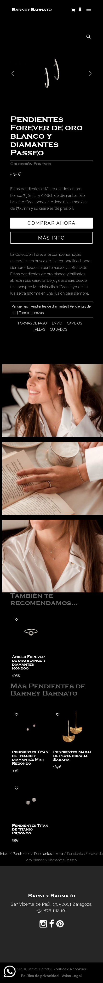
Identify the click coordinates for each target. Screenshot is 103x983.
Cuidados (58, 329)
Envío (57, 323)
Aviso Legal (72, 976)
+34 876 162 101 (51, 910)
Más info (51, 238)
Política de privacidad (40, 976)
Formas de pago (32, 323)
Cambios (74, 323)
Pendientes (20, 306)
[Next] (90, 73)
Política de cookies (69, 969)
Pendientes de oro (48, 854)
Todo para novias (31, 313)
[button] (16, 619)
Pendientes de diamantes (48, 306)
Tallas (39, 329)
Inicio (4, 854)
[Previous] (12, 73)
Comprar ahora (52, 223)
